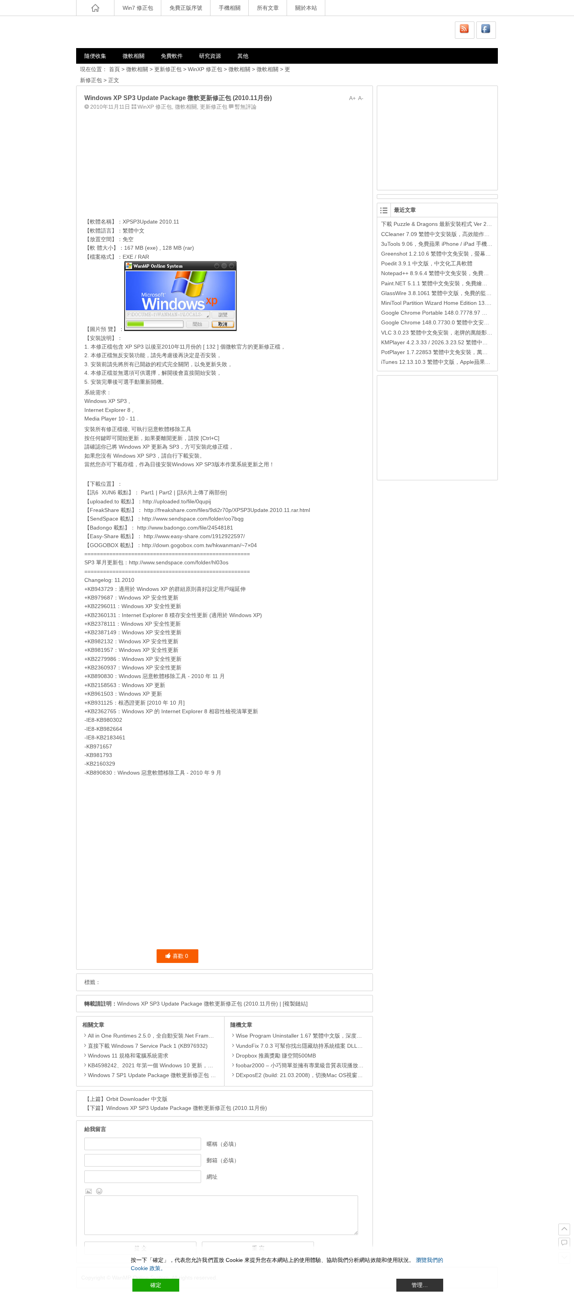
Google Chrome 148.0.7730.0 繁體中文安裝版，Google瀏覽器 (458, 322)
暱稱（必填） (223, 1144)
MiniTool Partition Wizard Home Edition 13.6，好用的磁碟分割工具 (462, 303)
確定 (155, 1285)
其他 (242, 56)
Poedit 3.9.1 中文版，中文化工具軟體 (426, 263)
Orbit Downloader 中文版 (137, 1099)
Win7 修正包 (138, 8)
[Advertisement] (224, 162)
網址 (212, 1177)
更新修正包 (168, 69)
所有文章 (268, 8)
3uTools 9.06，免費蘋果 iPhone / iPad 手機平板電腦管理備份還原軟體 (467, 244)
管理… (420, 1285)
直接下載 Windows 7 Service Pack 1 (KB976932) (148, 1046)
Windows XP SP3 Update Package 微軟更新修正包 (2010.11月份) (197, 1003)
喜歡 (180, 956)
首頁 (114, 69)
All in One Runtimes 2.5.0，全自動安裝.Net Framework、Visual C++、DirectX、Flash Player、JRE (209, 1036)
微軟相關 (133, 56)
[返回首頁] (95, 8)
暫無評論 (246, 107)
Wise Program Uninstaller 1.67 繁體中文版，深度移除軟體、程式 (315, 1036)
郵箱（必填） (223, 1160)
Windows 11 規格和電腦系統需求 (128, 1055)
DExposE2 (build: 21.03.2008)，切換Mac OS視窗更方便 (305, 1075)
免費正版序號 (185, 8)
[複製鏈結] (295, 1003)
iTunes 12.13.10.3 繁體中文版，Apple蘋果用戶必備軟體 (449, 362)
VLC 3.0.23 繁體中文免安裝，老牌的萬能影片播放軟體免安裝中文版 (464, 332)
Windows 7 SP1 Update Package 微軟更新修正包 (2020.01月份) (167, 1075)
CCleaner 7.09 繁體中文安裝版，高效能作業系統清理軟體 (451, 234)
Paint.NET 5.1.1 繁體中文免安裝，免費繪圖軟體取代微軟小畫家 (459, 283)
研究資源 (210, 56)
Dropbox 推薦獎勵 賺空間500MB (276, 1055)
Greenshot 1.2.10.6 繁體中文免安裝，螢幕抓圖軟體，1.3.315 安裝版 (465, 254)
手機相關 (230, 8)
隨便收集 (95, 56)
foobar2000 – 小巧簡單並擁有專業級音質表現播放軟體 (302, 1065)
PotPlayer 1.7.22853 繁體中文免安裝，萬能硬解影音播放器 (453, 352)
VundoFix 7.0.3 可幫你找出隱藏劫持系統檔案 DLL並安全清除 (310, 1046)
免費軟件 (172, 56)
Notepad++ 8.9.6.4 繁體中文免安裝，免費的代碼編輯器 (448, 273)
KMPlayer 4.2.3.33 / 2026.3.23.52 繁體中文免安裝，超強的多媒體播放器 (470, 342)
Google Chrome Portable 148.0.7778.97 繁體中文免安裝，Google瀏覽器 (470, 313)
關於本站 (306, 8)
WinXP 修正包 (205, 69)
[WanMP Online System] (123, 32)
